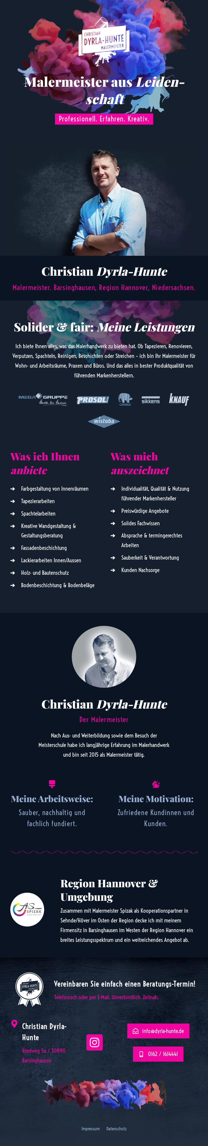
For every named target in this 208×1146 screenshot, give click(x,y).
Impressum (91, 1128)
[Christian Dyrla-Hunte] (14, 1024)
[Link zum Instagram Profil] (94, 1042)
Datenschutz (116, 1128)
